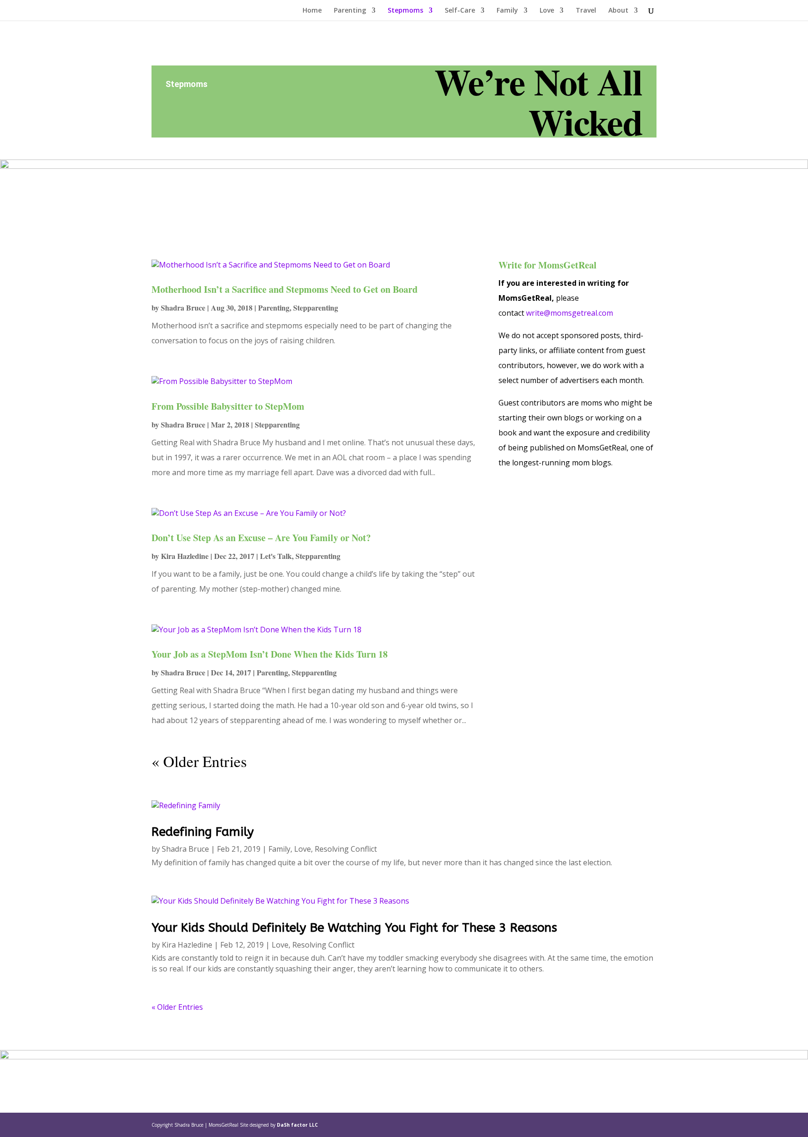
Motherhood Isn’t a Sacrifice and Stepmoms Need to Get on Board (285, 289)
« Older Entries (199, 761)
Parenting (350, 10)
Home (312, 10)
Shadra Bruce (183, 307)
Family (507, 10)
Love (547, 10)
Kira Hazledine (185, 555)
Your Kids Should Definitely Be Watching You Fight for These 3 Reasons (354, 927)
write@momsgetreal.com (569, 313)
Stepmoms (405, 10)
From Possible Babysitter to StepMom (228, 406)
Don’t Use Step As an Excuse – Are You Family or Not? (261, 537)
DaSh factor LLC (297, 1125)
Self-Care (460, 10)
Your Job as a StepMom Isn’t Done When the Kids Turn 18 (270, 654)
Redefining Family (203, 832)
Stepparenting (315, 307)
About (618, 10)
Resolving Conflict (346, 849)
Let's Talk (276, 555)
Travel (586, 10)
